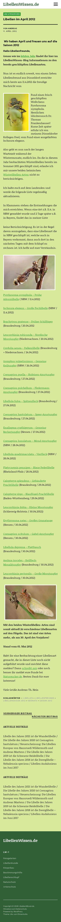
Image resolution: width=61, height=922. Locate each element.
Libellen (28, 698)
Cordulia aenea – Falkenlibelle (21, 348)
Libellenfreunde (44, 698)
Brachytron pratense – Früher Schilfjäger (28, 321)
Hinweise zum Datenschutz (15, 908)
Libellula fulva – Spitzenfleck (20, 401)
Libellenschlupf (11, 877)
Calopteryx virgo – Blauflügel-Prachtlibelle (28, 494)
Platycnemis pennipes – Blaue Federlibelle (28, 467)
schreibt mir (29, 668)
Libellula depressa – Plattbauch (22, 547)
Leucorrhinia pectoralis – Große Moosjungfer (30, 573)
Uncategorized (12, 14)
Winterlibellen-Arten (16, 174)
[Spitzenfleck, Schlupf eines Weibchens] (31, 602)
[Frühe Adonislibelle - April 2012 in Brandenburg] (16, 112)
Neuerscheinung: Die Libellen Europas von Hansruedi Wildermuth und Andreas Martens (29, 748)
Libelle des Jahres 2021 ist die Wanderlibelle (29, 736)
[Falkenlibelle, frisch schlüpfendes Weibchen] (29, 272)
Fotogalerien (9, 858)
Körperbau (8, 868)
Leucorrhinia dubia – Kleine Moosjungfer (28, 507)
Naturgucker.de (12, 676)
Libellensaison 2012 (14, 700)
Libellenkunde (10, 863)
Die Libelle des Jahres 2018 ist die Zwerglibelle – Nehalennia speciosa (29, 759)
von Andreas (10, 28)
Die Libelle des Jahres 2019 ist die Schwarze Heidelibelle (28, 754)
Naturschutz (9, 882)
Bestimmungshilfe (12, 872)
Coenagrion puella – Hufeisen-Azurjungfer (28, 374)
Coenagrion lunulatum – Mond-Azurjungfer (30, 441)
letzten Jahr (28, 56)
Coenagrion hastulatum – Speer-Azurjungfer (30, 414)
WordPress (18, 911)
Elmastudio (22, 914)
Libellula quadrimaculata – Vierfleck (25, 454)
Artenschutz (9, 886)
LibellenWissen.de (21, 4)
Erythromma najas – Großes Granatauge (28, 520)
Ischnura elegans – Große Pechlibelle (25, 308)
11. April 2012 (10, 31)
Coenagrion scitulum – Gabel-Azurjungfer (28, 534)
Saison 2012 (46, 700)
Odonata (32, 700)
